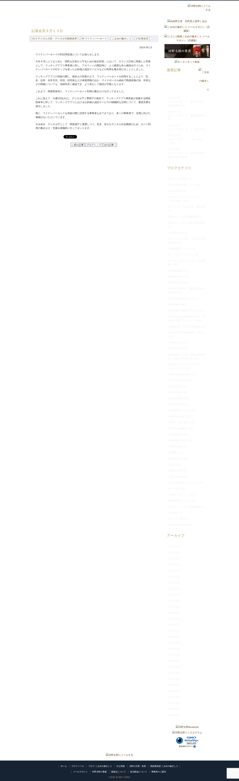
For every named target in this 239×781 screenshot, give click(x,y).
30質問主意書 (175, 470)
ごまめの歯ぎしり (51, 21)
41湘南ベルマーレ (178, 494)
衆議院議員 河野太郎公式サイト (51, 6)
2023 (171, 564)
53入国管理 (174, 190)
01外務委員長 (175, 270)
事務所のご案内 (158, 772)
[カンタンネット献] (187, 61)
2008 (171, 654)
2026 (171, 546)
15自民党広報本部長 (179, 374)
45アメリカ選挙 (176, 518)
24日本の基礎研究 (178, 428)
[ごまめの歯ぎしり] (204, 89)
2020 (171, 582)
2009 (171, 648)
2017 (171, 600)
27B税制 (172, 452)
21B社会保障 (175, 404)
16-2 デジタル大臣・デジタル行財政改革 (88, 21)
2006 (171, 666)
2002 (171, 691)
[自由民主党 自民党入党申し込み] (187, 21)
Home (92, 8)
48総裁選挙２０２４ (179, 248)
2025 (171, 552)
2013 (171, 624)
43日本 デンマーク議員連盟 (184, 506)
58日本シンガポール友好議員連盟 (186, 222)
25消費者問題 (175, 434)
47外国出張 (174, 232)
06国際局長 (174, 304)
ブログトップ (93, 144)
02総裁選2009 (176, 276)
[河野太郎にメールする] (119, 755)
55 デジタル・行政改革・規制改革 (187, 206)
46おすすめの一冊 (178, 524)
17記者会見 (142, 38)
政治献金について (138, 772)
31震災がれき (175, 476)
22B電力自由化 (176, 416)
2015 (171, 612)
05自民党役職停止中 (179, 298)
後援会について (118, 772)
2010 (171, 642)
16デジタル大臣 (176, 380)
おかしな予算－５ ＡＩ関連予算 (186, 129)
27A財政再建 (175, 446)
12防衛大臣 (174, 348)
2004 (171, 678)
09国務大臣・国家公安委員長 (184, 326)
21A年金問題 (175, 398)
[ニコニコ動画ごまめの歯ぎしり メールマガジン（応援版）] (187, 40)
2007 (171, 660)
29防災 (172, 464)
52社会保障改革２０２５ (181, 184)
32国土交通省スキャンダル (183, 482)
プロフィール (77, 766)
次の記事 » (110, 144)
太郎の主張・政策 (137, 766)
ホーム (64, 766)
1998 (171, 714)
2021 (171, 576)
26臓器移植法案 (176, 440)
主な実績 (120, 766)
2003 (171, 684)
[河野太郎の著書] (187, 59)
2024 (171, 558)
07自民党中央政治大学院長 (183, 310)
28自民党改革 (175, 458)
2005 (171, 672)
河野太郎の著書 (99, 772)
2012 (171, 630)
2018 (171, 594)
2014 (171, 618)
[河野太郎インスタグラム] (187, 732)
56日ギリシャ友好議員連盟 (183, 216)
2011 (170, 636)
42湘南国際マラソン (179, 500)
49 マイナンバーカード (94, 38)
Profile (113, 8)
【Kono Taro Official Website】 (45, 12)
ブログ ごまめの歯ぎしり (100, 766)
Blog (155, 8)
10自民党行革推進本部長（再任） (186, 332)
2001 (171, 696)
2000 (171, 702)
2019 (171, 588)
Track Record (134, 8)
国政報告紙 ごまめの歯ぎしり (164, 766)
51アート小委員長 (178, 178)
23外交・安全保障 (178, 422)
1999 (171, 709)
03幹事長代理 (175, 282)
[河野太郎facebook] (187, 727)
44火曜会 (173, 512)
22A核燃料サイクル (178, 410)
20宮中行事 (174, 392)
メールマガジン (80, 772)
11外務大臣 (174, 342)
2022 (171, 570)
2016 (171, 606)
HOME (32, 21)
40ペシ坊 (173, 488)
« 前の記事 (78, 144)
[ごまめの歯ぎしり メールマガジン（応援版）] (187, 30)
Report (176, 8)
